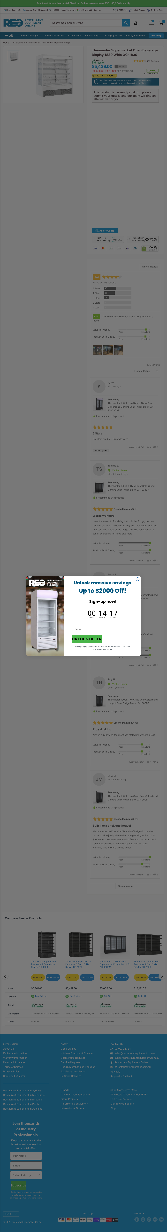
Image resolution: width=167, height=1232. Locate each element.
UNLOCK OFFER (87, 639)
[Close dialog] (137, 579)
